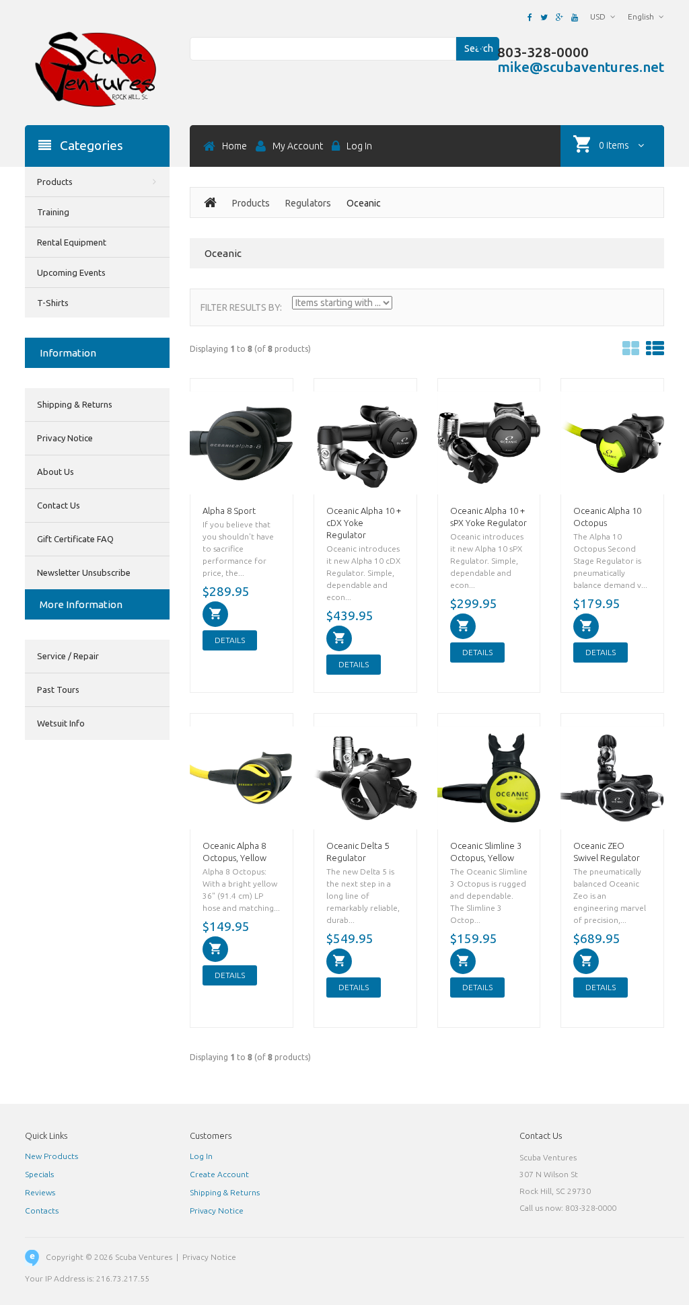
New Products (51, 1156)
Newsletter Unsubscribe (84, 572)
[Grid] (630, 349)
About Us (55, 471)
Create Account (219, 1174)
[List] (655, 349)
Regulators (308, 203)
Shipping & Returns (74, 404)
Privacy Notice (65, 438)
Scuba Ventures (143, 1257)
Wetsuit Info (61, 723)
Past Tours (58, 689)
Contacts (42, 1210)
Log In (201, 1156)
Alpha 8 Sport (229, 510)
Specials (39, 1174)
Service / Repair (68, 656)
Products (251, 203)
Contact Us (58, 505)
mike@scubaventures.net (580, 67)
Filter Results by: (241, 307)
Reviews (40, 1192)
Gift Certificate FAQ (75, 539)
